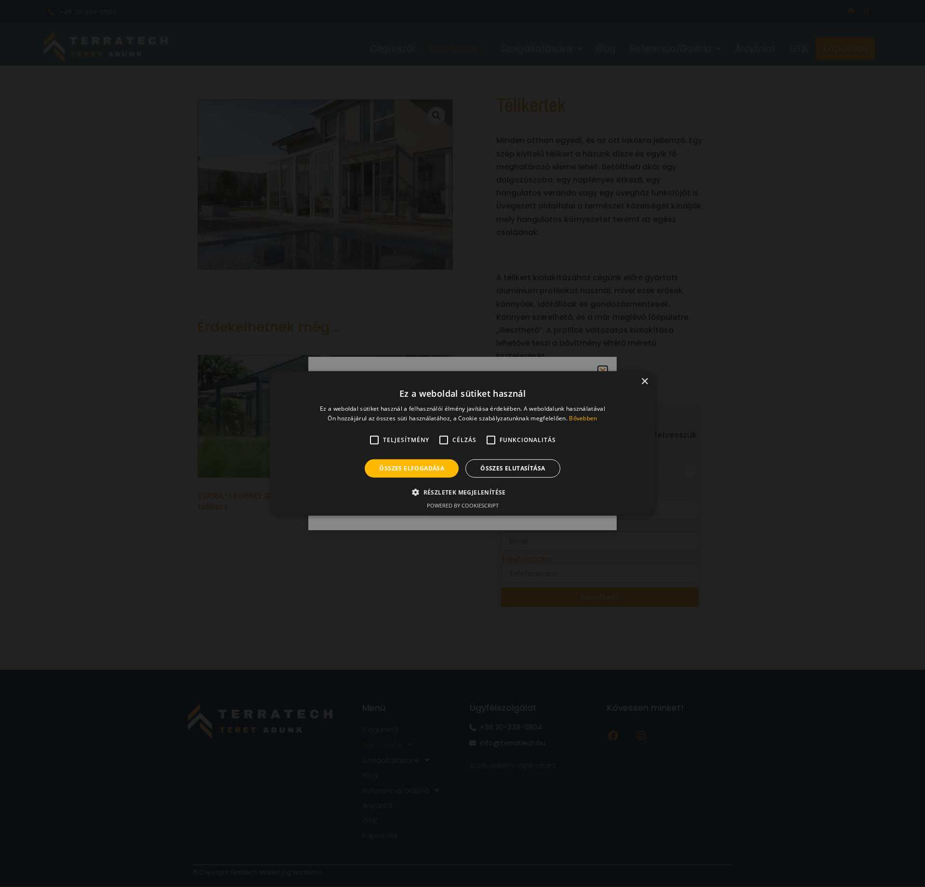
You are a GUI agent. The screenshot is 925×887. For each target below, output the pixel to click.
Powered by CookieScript (463, 505)
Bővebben (583, 418)
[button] (462, 492)
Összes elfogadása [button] (411, 468)
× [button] (644, 381)
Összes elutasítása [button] (512, 468)
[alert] (462, 443)
